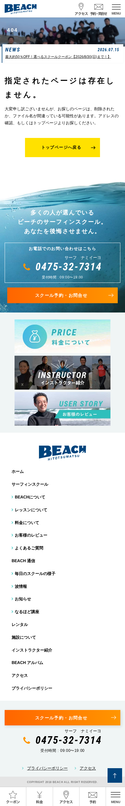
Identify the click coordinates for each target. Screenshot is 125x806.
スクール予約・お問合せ (61, 295)
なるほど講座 (27, 611)
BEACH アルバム (27, 662)
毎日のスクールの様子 (35, 573)
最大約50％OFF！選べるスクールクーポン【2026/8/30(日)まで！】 (58, 57)
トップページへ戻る (61, 147)
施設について (24, 637)
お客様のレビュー (31, 535)
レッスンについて (31, 509)
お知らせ (23, 598)
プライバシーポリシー (32, 688)
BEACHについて (30, 497)
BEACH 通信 (23, 560)
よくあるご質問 (29, 548)
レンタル (20, 624)
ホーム (18, 471)
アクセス (20, 675)
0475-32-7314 (68, 267)
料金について (27, 522)
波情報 (21, 586)
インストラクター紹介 (32, 650)
